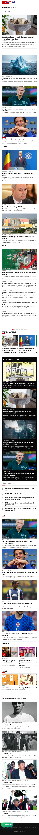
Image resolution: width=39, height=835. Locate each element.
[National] (14, 329)
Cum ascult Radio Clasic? (10, 827)
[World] (16, 329)
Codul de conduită (24, 827)
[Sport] (24, 329)
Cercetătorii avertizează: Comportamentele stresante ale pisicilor (19, 498)
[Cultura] (19, 329)
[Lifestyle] (21, 329)
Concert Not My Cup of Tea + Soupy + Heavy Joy (20, 489)
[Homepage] (13, 329)
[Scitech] (22, 329)
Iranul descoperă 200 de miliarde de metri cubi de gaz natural (20, 509)
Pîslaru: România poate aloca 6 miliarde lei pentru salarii (19, 504)
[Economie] (17, 329)
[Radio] (26, 329)
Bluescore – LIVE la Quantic (14, 493)
